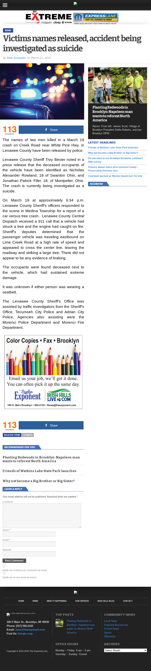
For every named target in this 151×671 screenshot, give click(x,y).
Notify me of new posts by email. (20, 577)
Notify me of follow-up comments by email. (25, 570)
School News (111, 628)
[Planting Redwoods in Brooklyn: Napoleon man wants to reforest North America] (117, 102)
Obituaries (110, 636)
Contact (128, 601)
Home (21, 601)
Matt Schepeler (16, 57)
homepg (27, 435)
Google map (25, 633)
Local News (110, 620)
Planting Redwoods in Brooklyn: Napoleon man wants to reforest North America (41, 459)
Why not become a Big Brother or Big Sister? (39, 481)
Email (6, 540)
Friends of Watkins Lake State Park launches (39, 471)
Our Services (82, 601)
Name (7, 530)
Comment (8, 501)
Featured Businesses (116, 624)
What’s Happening (57, 601)
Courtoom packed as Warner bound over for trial (115, 176)
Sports (107, 632)
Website (7, 549)
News (35, 601)
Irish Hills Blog (106, 601)
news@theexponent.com (30, 629)
